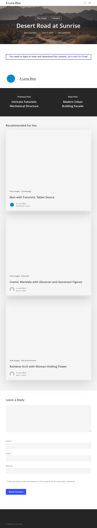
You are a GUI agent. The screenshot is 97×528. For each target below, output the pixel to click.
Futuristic (25, 276)
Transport (55, 18)
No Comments (64, 32)
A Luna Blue (13, 3)
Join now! (73, 56)
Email (9, 453)
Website (9, 466)
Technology (26, 191)
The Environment (28, 360)
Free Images (42, 18)
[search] (84, 3)
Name (9, 441)
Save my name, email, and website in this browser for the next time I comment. (41, 481)
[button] (89, 3)
